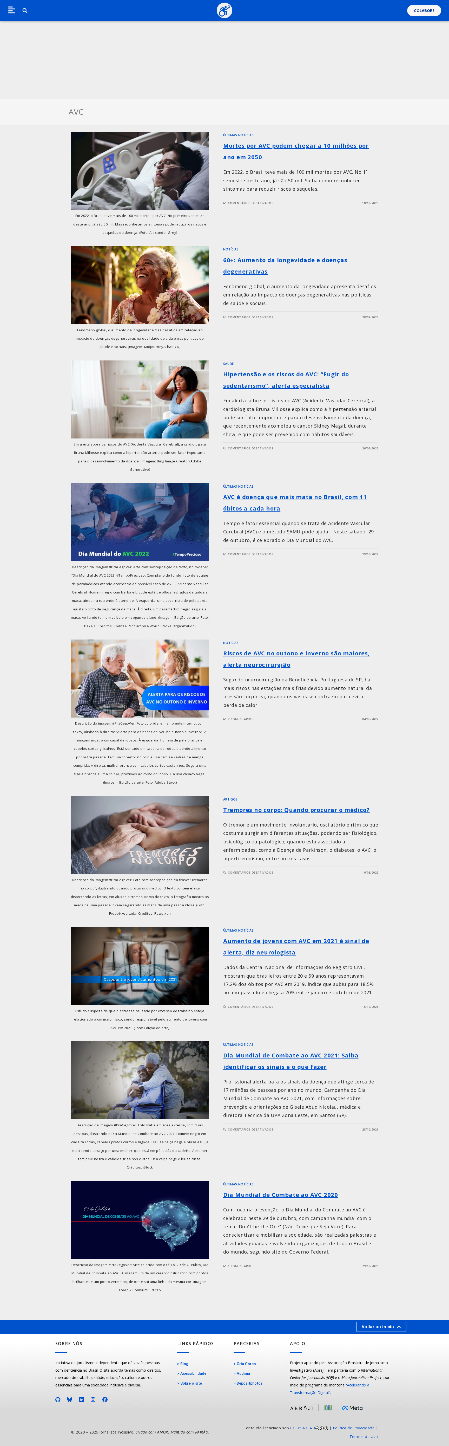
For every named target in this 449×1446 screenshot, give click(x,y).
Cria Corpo (246, 1364)
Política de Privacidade (354, 1427)
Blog (184, 1364)
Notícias (231, 249)
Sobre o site (191, 1383)
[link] (303, 1432)
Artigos (230, 799)
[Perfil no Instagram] (93, 1400)
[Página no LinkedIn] (81, 1400)
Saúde (228, 364)
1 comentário (239, 1266)
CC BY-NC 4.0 (302, 1427)
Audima (243, 1373)
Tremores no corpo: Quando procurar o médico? (296, 810)
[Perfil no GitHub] (58, 1400)
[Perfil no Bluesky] (69, 1400)
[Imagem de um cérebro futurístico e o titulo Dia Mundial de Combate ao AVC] (140, 1220)
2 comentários (240, 719)
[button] (12, 10)
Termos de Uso (363, 1436)
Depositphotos (250, 1383)
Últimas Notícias (238, 135)
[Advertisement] (224, 60)
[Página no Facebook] (105, 1400)
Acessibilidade (193, 1373)
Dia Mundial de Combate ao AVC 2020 (280, 1194)
